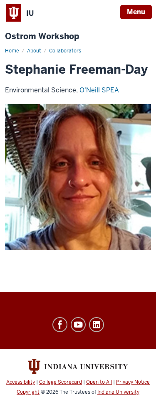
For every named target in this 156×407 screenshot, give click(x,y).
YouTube (78, 324)
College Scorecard (60, 382)
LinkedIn (96, 324)
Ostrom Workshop (42, 36)
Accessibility (20, 382)
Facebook (59, 324)
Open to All (99, 382)
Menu (136, 11)
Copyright (28, 392)
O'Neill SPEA (99, 90)
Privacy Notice (133, 382)
